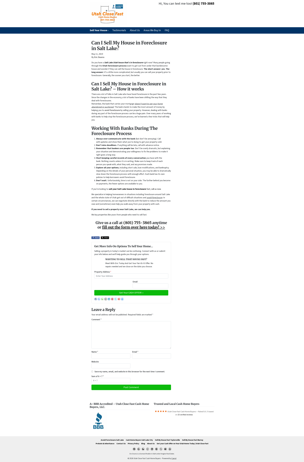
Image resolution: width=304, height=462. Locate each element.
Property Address (102, 271)
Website (95, 361)
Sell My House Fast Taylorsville (167, 440)
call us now (156, 189)
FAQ (167, 30)
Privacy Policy (133, 443)
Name (94, 351)
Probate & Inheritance (105, 443)
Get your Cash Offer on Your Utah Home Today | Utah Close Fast (182, 443)
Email (135, 281)
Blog (143, 443)
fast (129, 189)
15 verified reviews (185, 414)
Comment (96, 319)
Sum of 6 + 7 (97, 376)
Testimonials (119, 30)
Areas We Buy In (152, 30)
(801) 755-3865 (203, 3)
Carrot (173, 458)
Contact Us (121, 443)
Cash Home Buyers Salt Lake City (139, 440)
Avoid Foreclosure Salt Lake (112, 440)
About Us (135, 30)
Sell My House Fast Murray (192, 440)
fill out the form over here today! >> (133, 227)
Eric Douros (99, 57)
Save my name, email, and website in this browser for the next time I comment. (130, 371)
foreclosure (115, 110)
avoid (107, 110)
